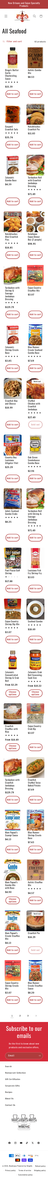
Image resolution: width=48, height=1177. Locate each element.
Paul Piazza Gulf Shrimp (12, 572)
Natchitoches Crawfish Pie (34, 128)
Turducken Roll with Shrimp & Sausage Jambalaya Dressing (35, 517)
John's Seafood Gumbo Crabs (12, 512)
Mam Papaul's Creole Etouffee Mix (12, 936)
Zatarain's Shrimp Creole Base (12, 350)
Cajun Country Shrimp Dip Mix (12, 622)
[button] (6, 16)
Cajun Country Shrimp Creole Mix (12, 985)
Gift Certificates (12, 1079)
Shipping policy (40, 1170)
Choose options (13, 693)
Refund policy (40, 1166)
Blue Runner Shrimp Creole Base (34, 835)
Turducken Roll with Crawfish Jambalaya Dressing (35, 181)
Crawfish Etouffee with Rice (11, 729)
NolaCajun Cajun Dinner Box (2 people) (35, 237)
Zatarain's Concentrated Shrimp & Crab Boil (12, 676)
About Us (9, 1098)
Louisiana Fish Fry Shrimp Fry (35, 572)
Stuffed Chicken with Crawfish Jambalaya (34, 405)
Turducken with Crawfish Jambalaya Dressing (12, 784)
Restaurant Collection (15, 1072)
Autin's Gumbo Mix (34, 71)
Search (8, 1066)
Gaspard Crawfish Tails (11, 128)
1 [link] (12, 1015)
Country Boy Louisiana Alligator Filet (11, 460)
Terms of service (25, 1170)
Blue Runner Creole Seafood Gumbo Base (35, 350)
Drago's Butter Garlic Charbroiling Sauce (12, 74)
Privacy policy (10, 1170)
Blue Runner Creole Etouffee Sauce (35, 985)
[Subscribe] (39, 1055)
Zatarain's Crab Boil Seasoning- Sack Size (35, 675)
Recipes (8, 1092)
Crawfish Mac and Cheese (11, 402)
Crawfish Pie (34, 933)
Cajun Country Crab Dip (34, 727)
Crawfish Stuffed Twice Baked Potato (34, 782)
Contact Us (10, 1105)
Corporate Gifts (12, 1085)
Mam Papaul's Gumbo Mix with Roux (11, 885)
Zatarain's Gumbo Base (11, 179)
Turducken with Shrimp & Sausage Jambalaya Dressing (12, 293)
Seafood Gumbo (35, 621)
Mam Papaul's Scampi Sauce (11, 834)
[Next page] (36, 1015)
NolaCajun (13, 1166)
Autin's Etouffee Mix (35, 883)
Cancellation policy (25, 1175)
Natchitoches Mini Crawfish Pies (11, 237)
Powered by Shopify (24, 1166)
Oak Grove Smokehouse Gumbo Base (34, 460)
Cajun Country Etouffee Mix (34, 289)
